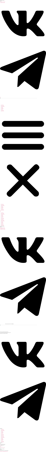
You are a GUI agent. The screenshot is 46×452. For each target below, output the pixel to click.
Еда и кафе (2, 105)
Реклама (2, 108)
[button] (23, 157)
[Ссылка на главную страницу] (18, 98)
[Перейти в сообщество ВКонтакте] (23, 43)
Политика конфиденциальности (4, 451)
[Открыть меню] (0, 97)
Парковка (2, 110)
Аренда (2, 207)
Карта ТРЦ (2, 210)
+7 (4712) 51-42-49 (2, 2)
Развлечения (2, 106)
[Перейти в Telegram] (23, 96)
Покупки (2, 204)
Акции (2, 107)
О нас (2, 109)
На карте (1, 445)
